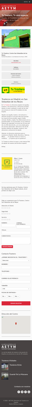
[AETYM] (9, 6)
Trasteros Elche (16, 365)
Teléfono (6, 271)
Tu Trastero (6, 105)
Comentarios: (6, 236)
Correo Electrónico (10, 278)
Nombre (5, 264)
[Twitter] (22, 392)
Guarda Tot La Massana (19, 374)
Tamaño (5, 285)
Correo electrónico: (21, 223)
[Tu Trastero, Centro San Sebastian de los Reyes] (16, 38)
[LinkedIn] (29, 392)
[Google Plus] (25, 392)
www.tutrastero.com (16, 62)
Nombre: (4, 223)
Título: (4, 230)
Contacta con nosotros (22, 386)
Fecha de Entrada (9, 292)
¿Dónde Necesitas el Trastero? (14, 257)
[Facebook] (18, 392)
